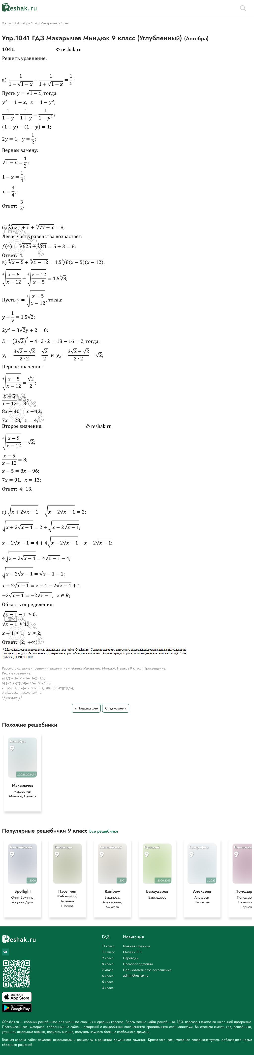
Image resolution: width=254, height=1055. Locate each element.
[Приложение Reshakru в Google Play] (17, 1011)
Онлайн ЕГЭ (132, 952)
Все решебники (103, 831)
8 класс (108, 963)
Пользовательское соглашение (147, 969)
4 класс (108, 987)
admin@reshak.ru (135, 975)
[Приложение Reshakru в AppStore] (17, 1000)
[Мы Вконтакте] (5, 952)
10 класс (108, 952)
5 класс (108, 981)
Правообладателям (138, 963)
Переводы (131, 957)
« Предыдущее (86, 708)
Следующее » (115, 708)
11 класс (108, 946)
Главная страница (136, 946)
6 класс (108, 975)
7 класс (107, 969)
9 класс (108, 957)
